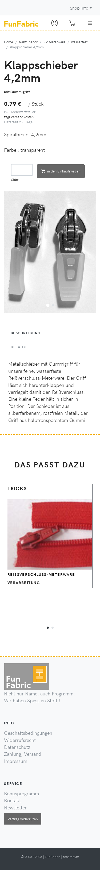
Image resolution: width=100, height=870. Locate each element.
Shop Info (79, 8)
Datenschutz (17, 747)
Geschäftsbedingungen (28, 733)
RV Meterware (54, 42)
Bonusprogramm (21, 793)
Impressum (15, 761)
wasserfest (79, 42)
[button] (48, 304)
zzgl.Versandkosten (19, 117)
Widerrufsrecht (20, 740)
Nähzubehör (28, 42)
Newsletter (15, 807)
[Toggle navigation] (90, 23)
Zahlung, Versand (22, 754)
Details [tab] (18, 346)
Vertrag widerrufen (22, 818)
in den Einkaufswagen (63, 171)
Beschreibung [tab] (26, 333)
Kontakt (12, 800)
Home (8, 42)
